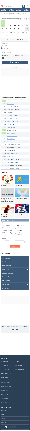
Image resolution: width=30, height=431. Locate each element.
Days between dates (7, 273)
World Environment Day (13, 121)
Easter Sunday (8, 233)
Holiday (6, 55)
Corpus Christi (11, 139)
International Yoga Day (13, 162)
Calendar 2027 (18, 361)
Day (3, 242)
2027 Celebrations (19, 369)
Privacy (3, 414)
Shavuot (9, 142)
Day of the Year (6, 284)
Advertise (3, 422)
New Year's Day (8, 228)
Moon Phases (7, 58)
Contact (3, 418)
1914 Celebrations (7, 262)
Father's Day (10, 156)
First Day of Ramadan (20, 233)
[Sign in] (27, 6)
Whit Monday (10, 104)
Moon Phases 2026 (7, 265)
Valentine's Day (8, 230)
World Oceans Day (12, 136)
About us (3, 410)
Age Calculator (6, 280)
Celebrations (20, 55)
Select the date (8, 239)
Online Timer (6, 288)
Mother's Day (20, 225)
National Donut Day (12, 118)
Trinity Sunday (11, 127)
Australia (15, 6)
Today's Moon (6, 269)
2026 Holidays (11, 10)
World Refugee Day (12, 153)
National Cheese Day (12, 115)
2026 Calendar (3, 10)
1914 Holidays (6, 258)
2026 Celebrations (5, 369)
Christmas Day (8, 225)
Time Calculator (6, 277)
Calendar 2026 (4, 361)
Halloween (19, 230)
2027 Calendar (18, 10)
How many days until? (9, 220)
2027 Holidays (26, 10)
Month (13, 242)
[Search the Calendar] (23, 6)
